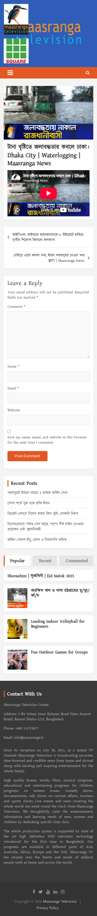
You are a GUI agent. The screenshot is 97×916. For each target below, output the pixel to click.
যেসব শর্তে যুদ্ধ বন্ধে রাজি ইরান (28, 503)
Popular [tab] (17, 561)
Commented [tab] (77, 561)
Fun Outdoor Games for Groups (59, 652)
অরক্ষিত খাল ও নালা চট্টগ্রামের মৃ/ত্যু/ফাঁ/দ (60, 593)
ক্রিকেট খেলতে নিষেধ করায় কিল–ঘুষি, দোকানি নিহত (42, 513)
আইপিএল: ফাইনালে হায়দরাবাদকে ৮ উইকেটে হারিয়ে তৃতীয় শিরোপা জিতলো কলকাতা (48, 237)
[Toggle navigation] (10, 72)
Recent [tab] (45, 561)
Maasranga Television (60, 901)
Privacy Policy (48, 908)
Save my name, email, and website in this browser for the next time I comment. (47, 440)
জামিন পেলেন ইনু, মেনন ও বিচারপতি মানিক (37, 539)
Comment (16, 306)
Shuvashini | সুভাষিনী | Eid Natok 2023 (40, 576)
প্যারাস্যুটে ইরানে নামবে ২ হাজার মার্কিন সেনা (37, 493)
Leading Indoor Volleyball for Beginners (58, 623)
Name (13, 366)
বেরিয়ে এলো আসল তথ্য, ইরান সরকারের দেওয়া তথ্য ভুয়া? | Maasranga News (49, 258)
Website (13, 410)
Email (13, 388)
